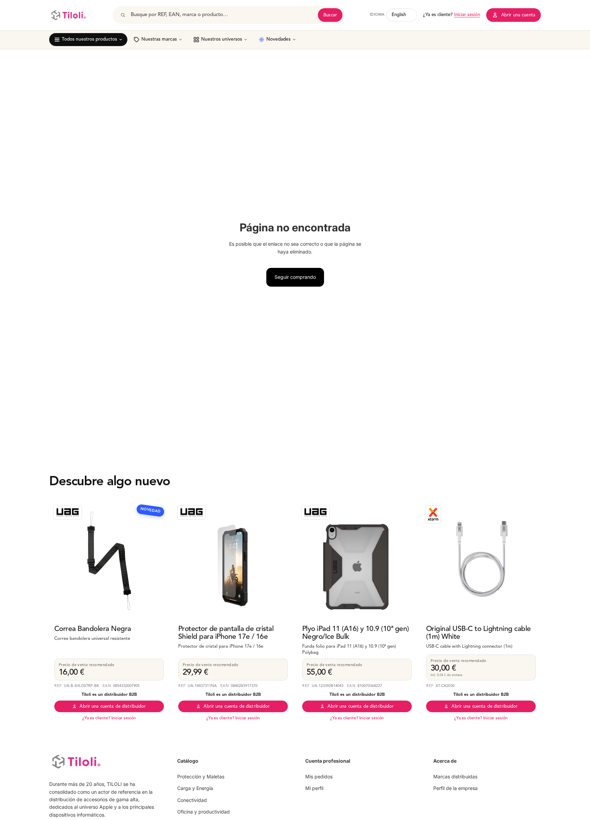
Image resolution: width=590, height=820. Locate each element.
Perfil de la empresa (455, 788)
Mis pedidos (319, 776)
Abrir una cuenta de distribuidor (113, 706)
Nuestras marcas (159, 39)
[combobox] (222, 15)
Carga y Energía (195, 788)
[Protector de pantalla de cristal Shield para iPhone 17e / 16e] (233, 561)
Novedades (278, 39)
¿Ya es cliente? (451, 15)
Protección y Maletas (200, 776)
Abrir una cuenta (518, 15)
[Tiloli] (68, 15)
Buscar (330, 15)
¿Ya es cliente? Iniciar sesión (109, 718)
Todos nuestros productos (89, 39)
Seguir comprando (295, 277)
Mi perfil (314, 788)
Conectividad (192, 800)
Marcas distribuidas (455, 776)
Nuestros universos (221, 39)
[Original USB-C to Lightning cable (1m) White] (481, 561)
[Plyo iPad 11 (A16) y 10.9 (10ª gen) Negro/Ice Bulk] (357, 561)
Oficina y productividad (203, 812)
